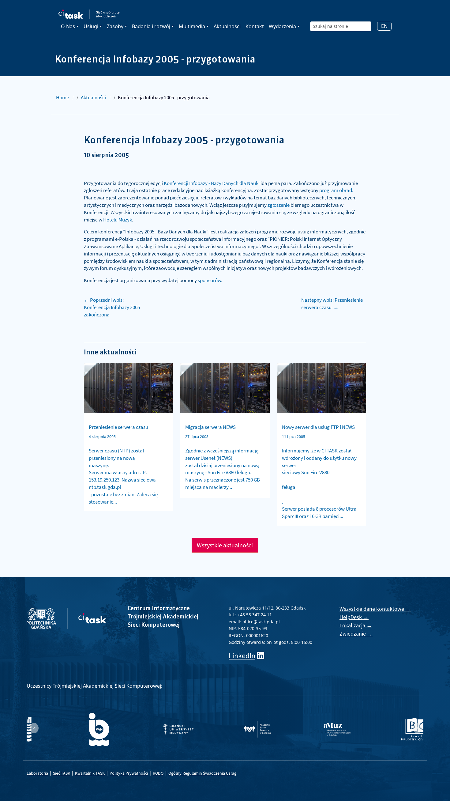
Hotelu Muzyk (117, 219)
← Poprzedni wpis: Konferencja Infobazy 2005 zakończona (112, 307)
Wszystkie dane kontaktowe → (375, 608)
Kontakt (255, 26)
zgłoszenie (279, 205)
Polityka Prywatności (129, 773)
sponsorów (209, 280)
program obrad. (336, 190)
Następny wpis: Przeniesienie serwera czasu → (332, 304)
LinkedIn (242, 655)
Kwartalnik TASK (90, 773)
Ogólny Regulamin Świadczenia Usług (202, 773)
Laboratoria (37, 773)
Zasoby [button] (115, 26)
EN (384, 26)
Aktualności (227, 26)
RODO (158, 773)
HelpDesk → (354, 617)
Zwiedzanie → (356, 633)
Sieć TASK (61, 773)
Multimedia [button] (192, 26)
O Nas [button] (68, 26)
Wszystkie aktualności (225, 545)
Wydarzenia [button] (282, 26)
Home (62, 97)
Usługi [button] (91, 26)
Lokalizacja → (355, 625)
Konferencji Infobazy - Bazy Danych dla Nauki (212, 183)
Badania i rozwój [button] (151, 26)
